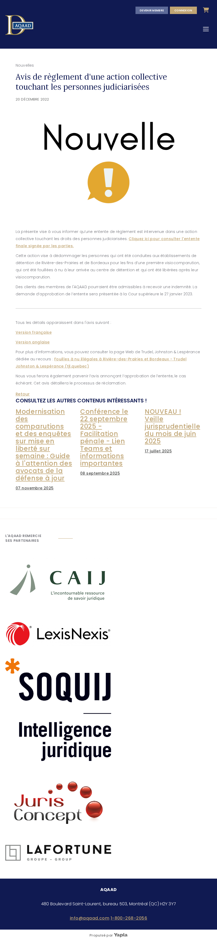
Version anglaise (33, 342)
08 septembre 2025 (100, 473)
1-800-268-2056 (129, 918)
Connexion (183, 10)
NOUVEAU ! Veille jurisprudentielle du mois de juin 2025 (172, 426)
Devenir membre (152, 10)
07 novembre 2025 (35, 488)
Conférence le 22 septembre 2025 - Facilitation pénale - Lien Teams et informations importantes (104, 437)
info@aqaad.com (90, 918)
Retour (23, 394)
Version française (34, 332)
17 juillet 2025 (158, 451)
